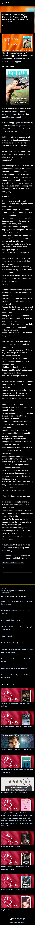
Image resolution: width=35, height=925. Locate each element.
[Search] (32, 3)
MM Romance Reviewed (13, 3)
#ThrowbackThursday (9, 562)
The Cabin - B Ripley (7, 636)
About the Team (6, 589)
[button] (3, 25)
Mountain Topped (13, 62)
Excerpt (20, 562)
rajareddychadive (21, 922)
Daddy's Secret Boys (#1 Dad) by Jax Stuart (14, 668)
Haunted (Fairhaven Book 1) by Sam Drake (13, 643)
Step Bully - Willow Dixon (8, 910)
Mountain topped (13, 117)
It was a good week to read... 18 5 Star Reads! (14, 792)
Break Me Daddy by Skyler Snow (10, 620)
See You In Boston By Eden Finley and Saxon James (16, 749)
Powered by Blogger (18, 919)
